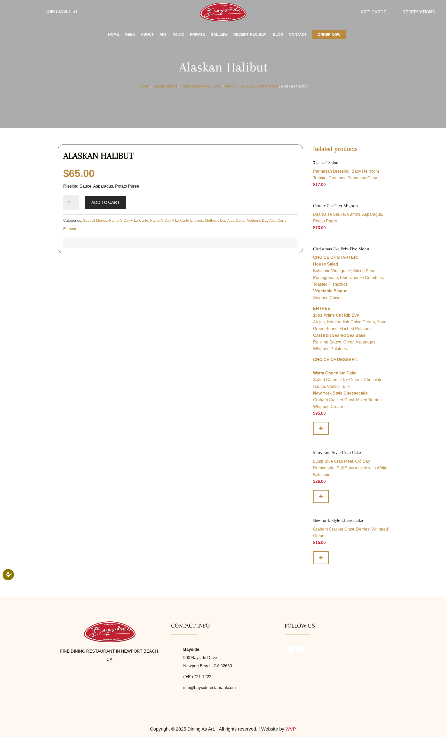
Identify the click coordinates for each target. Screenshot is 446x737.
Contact (298, 34)
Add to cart (105, 202)
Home (113, 34)
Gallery (219, 34)
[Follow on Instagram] (15, 12)
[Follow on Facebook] (25, 12)
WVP (290, 729)
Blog (278, 34)
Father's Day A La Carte (200, 86)
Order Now (329, 35)
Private (197, 34)
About (147, 34)
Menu (130, 34)
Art (163, 34)
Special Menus (164, 86)
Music (178, 34)
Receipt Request (250, 34)
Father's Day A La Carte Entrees (251, 86)
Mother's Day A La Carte (225, 220)
